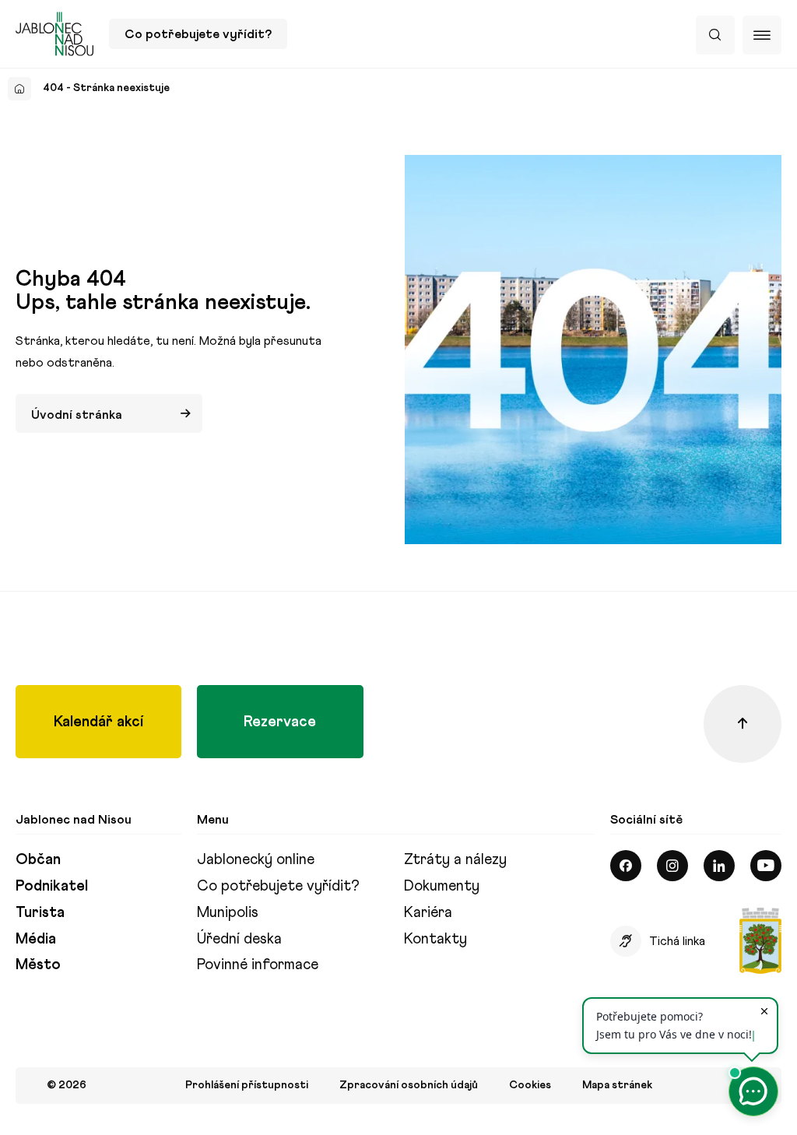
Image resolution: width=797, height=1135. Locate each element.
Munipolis (227, 912)
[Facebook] (625, 865)
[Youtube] (765, 865)
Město (38, 964)
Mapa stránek (617, 1085)
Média (36, 938)
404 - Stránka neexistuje (106, 87)
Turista (40, 912)
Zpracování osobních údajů (408, 1085)
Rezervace (280, 721)
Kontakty (435, 938)
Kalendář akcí (98, 721)
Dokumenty (441, 885)
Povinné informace (257, 964)
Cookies (530, 1085)
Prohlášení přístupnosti (246, 1085)
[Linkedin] (719, 865)
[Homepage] (19, 88)
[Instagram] (672, 865)
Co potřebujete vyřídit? (198, 33)
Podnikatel (52, 885)
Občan (38, 859)
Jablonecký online (255, 859)
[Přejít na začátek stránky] (742, 724)
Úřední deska (239, 938)
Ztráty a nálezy (455, 859)
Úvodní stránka (76, 414)
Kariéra (428, 912)
